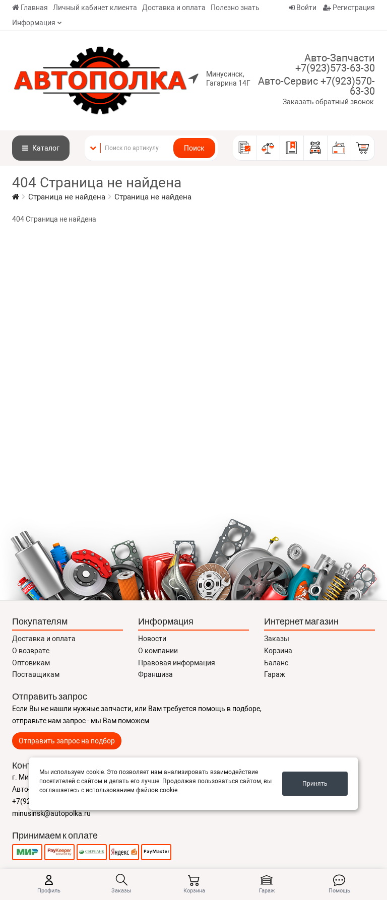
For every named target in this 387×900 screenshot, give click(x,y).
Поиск (194, 148)
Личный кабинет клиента (95, 8)
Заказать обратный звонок (328, 102)
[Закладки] (292, 148)
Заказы (276, 639)
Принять (315, 783)
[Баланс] (339, 148)
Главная (34, 8)
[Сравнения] (268, 148)
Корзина (278, 651)
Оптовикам (31, 663)
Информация (33, 23)
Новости (152, 639)
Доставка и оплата (174, 8)
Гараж (274, 674)
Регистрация (353, 8)
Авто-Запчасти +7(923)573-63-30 (335, 63)
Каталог (45, 148)
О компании (158, 651)
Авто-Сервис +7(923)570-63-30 (316, 86)
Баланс (276, 663)
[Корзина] (363, 148)
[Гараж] (316, 148)
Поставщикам (35, 674)
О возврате (30, 651)
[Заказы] (244, 148)
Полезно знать (235, 8)
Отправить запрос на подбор (67, 741)
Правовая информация (176, 663)
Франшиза (155, 674)
